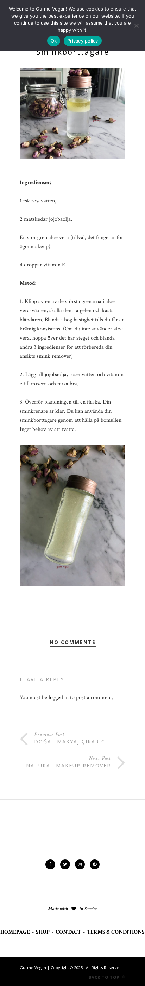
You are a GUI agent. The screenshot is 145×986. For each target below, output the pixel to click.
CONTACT (68, 932)
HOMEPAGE (15, 932)
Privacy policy (82, 41)
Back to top (105, 977)
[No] (136, 25)
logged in (59, 697)
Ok (54, 41)
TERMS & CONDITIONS (116, 932)
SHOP (43, 932)
